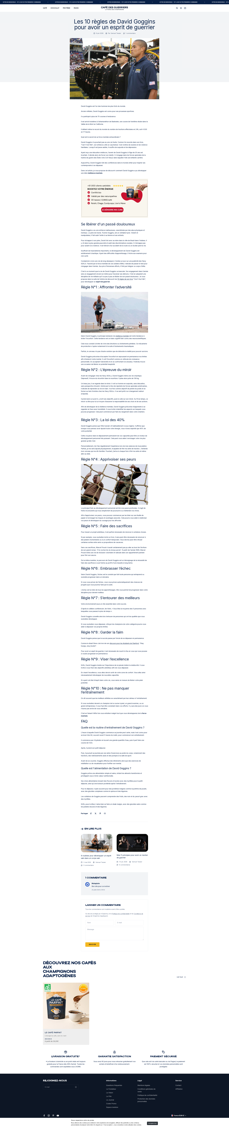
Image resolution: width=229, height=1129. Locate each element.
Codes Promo (111, 1104)
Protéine (66, 8)
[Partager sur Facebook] (91, 813)
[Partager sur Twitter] (95, 813)
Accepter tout (152, 1123)
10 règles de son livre (125, 279)
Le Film (109, 1096)
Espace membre (112, 1107)
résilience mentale (122, 336)
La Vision (109, 1093)
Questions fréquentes (114, 1085)
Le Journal (110, 1100)
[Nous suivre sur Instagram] (48, 1115)
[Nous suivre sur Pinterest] (53, 1115)
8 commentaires (124, 865)
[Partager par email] (105, 813)
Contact (178, 1085)
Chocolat (55, 8)
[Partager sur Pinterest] (100, 813)
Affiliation (178, 1089)
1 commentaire (131, 33)
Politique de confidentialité (120, 914)
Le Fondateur (111, 1089)
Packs (76, 8)
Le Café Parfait (53, 1033)
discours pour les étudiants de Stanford (124, 643)
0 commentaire (88, 865)
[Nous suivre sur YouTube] (58, 1115)
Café (45, 8)
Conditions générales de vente (146, 1090)
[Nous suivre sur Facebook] (44, 1115)
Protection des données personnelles (146, 1100)
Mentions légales (143, 1085)
